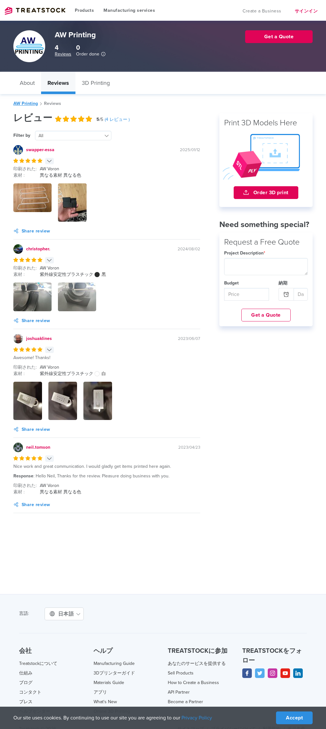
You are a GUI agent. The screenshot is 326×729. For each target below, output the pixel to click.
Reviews (63, 54)
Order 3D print (270, 192)
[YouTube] (285, 673)
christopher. (38, 249)
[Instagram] (272, 673)
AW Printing (25, 103)
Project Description (244, 253)
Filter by (21, 135)
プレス (25, 701)
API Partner (179, 692)
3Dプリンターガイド (114, 673)
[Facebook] (247, 673)
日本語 (66, 614)
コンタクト (30, 692)
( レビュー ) (117, 119)
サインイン (306, 11)
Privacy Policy (196, 718)
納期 (283, 283)
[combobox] (73, 135)
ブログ (25, 682)
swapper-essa (40, 149)
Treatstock (35, 11)
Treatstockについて (38, 663)
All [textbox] (41, 135)
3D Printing (96, 82)
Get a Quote (266, 315)
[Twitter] (260, 673)
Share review (36, 231)
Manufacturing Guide (114, 663)
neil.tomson (38, 447)
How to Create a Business (193, 682)
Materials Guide (109, 682)
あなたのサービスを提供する (197, 663)
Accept (294, 718)
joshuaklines (39, 338)
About (27, 82)
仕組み (25, 673)
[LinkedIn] (298, 673)
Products (84, 10)
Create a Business (262, 11)
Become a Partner (185, 701)
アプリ (100, 692)
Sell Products (181, 673)
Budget (231, 283)
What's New (105, 701)
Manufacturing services (129, 10)
